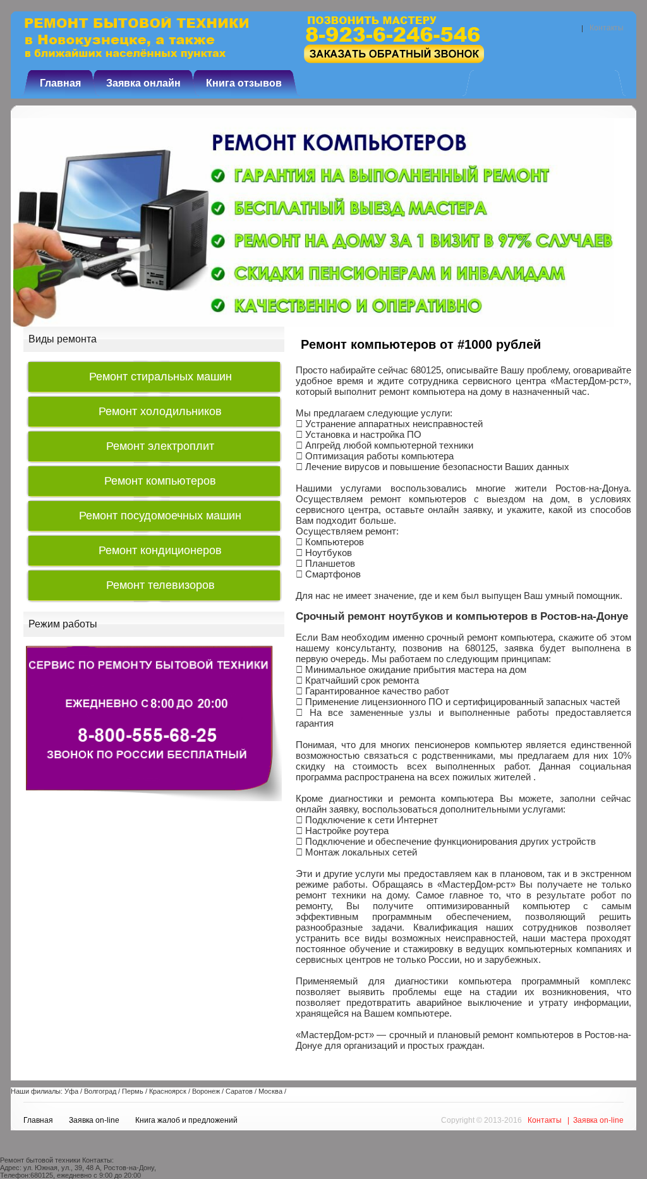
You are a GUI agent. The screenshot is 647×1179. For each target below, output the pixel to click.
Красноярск (167, 1091)
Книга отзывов (244, 83)
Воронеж (206, 1091)
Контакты (607, 27)
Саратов (239, 1091)
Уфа (71, 1091)
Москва (270, 1091)
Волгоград (100, 1091)
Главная (60, 83)
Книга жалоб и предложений (186, 1120)
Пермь (132, 1091)
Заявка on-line (94, 1120)
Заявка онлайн (143, 83)
